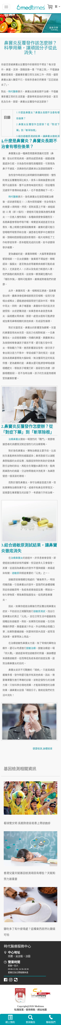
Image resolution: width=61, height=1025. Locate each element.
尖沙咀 (19, 956)
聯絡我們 (51, 1022)
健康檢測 (37, 748)
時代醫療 (13, 91)
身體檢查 (47, 748)
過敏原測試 (39, 611)
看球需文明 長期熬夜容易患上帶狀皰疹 (27, 823)
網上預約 (10, 1022)
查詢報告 (30, 1022)
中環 (10, 956)
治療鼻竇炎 (14, 439)
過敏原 (15, 573)
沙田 (28, 956)
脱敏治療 (31, 648)
